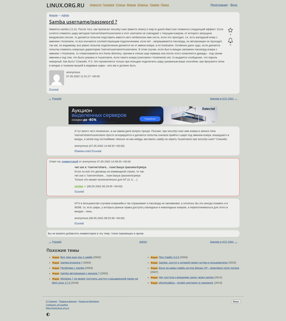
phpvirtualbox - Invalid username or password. (186, 282)
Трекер (154, 5)
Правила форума (68, 301)
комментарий (70, 161)
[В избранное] (230, 30)
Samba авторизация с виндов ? (80, 273)
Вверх (236, 301)
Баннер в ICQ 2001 (222, 98)
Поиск (165, 5)
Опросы (142, 5)
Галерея (108, 5)
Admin (65, 15)
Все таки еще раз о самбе (76, 257)
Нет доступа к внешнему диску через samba (186, 277)
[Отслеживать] (230, 40)
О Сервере (51, 301)
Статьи (120, 5)
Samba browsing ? (71, 262)
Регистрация (219, 5)
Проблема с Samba (72, 268)
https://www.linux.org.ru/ (57, 308)
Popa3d (56, 98)
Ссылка (54, 89)
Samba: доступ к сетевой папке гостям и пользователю (193, 262)
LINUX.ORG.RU (65, 5)
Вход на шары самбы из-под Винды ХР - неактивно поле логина (199, 268)
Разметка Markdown (89, 301)
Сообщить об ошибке (57, 305)
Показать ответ (83, 151)
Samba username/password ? (83, 21)
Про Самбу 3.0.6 (169, 257)
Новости (95, 5)
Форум (131, 5)
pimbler (79, 186)
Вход (233, 5)
